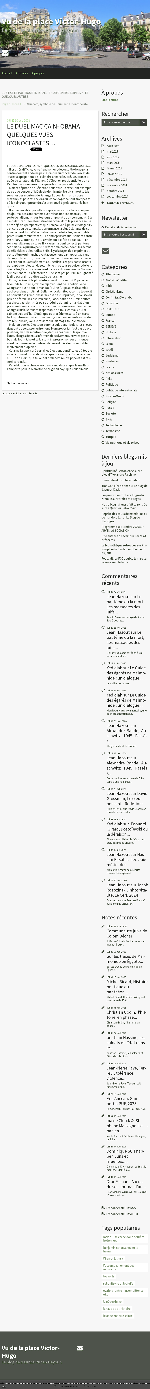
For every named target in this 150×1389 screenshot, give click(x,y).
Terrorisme (113, 431)
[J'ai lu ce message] (146, 1383)
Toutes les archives (120, 203)
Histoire (111, 332)
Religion (111, 402)
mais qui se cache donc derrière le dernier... (123, 1239)
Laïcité (110, 367)
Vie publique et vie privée (122, 443)
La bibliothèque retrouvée (119, 545)
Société (111, 414)
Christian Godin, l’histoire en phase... (127, 1014)
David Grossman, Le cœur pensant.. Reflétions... (127, 798)
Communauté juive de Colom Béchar (127, 933)
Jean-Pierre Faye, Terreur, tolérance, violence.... (126, 1073)
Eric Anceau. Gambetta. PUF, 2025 (123, 1101)
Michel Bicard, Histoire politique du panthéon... (127, 986)
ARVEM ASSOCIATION (116, 531)
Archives (22, 73)
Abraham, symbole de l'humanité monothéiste (57, 104)
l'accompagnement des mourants (118, 1267)
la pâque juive (112, 1302)
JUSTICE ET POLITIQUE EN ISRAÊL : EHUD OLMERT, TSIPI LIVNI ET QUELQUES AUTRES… (45, 94)
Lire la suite (110, 100)
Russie (110, 408)
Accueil (7, 73)
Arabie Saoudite (116, 280)
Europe (110, 315)
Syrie (109, 419)
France (110, 321)
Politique (112, 384)
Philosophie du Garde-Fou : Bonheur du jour (124, 549)
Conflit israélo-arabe (119, 297)
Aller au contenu (11, 3)
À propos (37, 73)
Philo (109, 379)
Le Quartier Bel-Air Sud (121, 508)
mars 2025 (113, 162)
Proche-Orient (115, 396)
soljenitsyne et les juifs (118, 1283)
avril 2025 (113, 157)
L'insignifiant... (111, 480)
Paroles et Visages (129, 499)
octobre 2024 (115, 191)
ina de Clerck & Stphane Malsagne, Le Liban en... (127, 1125)
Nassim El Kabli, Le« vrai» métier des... (126, 859)
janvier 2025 (114, 174)
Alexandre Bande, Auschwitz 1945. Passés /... (127, 735)
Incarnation (132, 480)
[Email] (5, 52)
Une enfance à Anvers (116, 536)
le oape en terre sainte (118, 1316)
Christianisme (114, 292)
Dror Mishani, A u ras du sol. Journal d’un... (126, 1184)
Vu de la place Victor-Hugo (51, 21)
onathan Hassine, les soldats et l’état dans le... (126, 1042)
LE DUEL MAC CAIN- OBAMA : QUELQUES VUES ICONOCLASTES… (45, 134)
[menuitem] (9, 73)
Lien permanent (20, 383)
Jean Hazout (118, 596)
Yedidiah (114, 667)
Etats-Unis (112, 309)
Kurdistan (112, 361)
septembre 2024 (117, 196)
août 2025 (113, 146)
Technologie (114, 425)
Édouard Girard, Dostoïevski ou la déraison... (127, 829)
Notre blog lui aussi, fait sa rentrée (124, 504)
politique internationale (121, 390)
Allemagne (113, 274)
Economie (112, 303)
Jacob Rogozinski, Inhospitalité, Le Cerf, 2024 (127, 890)
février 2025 (114, 168)
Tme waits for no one (115, 486)
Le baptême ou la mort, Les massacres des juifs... (125, 604)
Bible (109, 286)
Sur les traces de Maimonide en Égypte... (126, 959)
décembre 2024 (117, 179)
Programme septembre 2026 (120, 527)
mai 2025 (112, 151)
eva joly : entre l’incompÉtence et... (123, 1292)
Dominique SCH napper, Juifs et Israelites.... (125, 1156)
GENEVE (111, 326)
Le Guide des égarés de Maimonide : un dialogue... (126, 673)
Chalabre (122, 562)
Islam (109, 344)
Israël (109, 350)
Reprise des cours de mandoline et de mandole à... (124, 515)
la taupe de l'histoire (117, 1309)
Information (113, 338)
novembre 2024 (117, 185)
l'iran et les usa (113, 1258)
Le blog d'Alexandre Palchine (122, 473)
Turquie (111, 437)
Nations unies (114, 373)
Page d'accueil (11, 104)
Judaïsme (112, 355)
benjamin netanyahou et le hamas (120, 1249)
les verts (108, 1276)
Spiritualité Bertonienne (118, 471)
